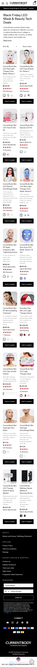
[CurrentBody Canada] (18, 3)
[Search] (8, 3)
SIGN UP (18, 598)
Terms (9, 612)
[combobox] (7, 591)
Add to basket (10, 101)
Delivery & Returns (9, 565)
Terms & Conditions (9, 549)
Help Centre (6, 571)
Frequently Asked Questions (12, 574)
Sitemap (5, 552)
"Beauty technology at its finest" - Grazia (18, 8)
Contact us (6, 561)
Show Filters (27, 46)
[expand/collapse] (3, 3)
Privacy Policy (7, 546)
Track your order (8, 568)
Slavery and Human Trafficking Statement (17, 536)
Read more (7, 40)
